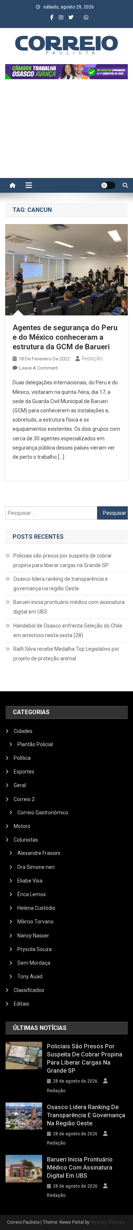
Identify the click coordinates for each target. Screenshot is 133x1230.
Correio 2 (24, 799)
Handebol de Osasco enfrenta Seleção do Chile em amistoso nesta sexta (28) (67, 630)
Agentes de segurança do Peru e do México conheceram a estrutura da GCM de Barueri (65, 337)
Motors (22, 826)
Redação (92, 358)
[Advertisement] (66, 132)
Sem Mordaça (33, 963)
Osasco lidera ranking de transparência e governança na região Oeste (60, 583)
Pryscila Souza (34, 949)
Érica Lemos (31, 894)
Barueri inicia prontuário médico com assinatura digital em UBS (69, 607)
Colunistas (26, 840)
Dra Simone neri (36, 867)
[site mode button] (107, 185)
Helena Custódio (36, 908)
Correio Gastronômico (42, 812)
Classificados (29, 990)
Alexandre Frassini (38, 853)
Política (22, 758)
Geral (20, 785)
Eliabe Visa (29, 881)
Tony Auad (29, 976)
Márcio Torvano (35, 922)
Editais (21, 1004)
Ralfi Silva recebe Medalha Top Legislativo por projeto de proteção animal (66, 653)
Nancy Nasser (33, 936)
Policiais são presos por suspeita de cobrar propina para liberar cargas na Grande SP (62, 560)
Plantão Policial (35, 744)
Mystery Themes (108, 1222)
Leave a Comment (38, 368)
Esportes (24, 772)
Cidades (23, 731)
